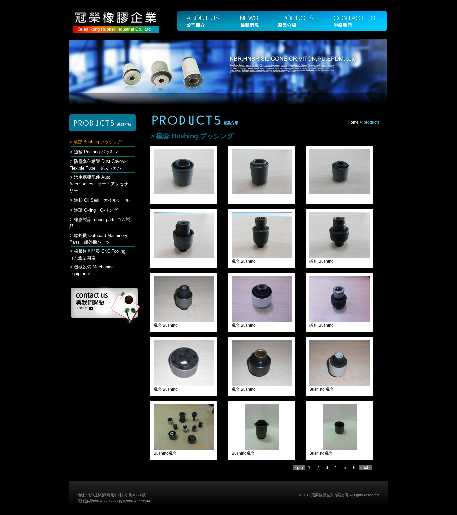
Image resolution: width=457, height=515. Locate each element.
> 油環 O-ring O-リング (94, 210)
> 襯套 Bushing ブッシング (95, 141)
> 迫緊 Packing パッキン (94, 151)
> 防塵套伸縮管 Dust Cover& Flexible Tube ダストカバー (97, 165)
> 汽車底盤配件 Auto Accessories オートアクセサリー (98, 184)
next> (365, 467)
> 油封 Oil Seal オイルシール (100, 200)
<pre (299, 467)
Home (353, 122)
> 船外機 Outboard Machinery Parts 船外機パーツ (98, 239)
